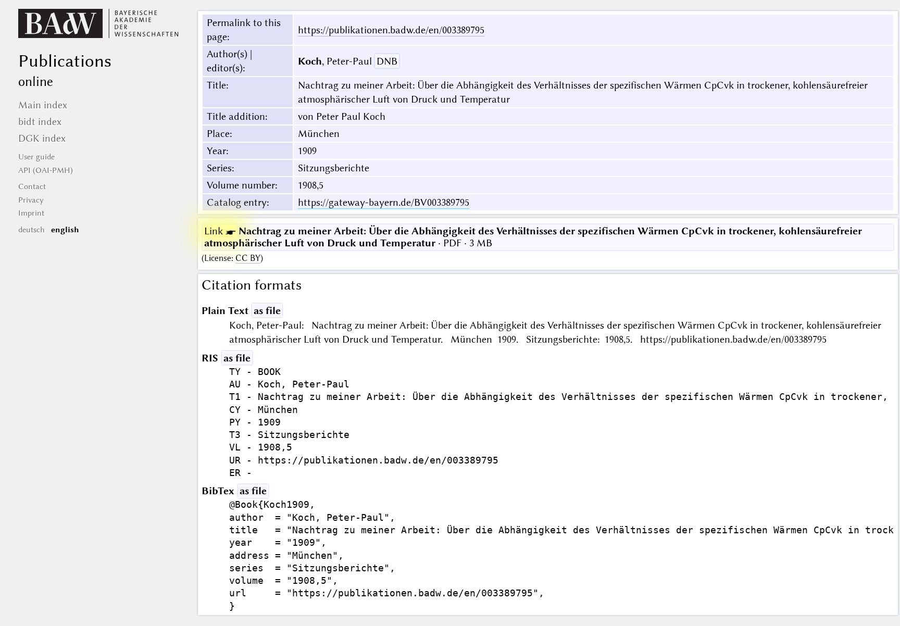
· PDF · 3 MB (533, 237)
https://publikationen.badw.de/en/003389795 (391, 30)
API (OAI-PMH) (45, 170)
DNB (387, 61)
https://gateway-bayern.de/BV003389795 (383, 202)
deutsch (31, 229)
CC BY (247, 258)
